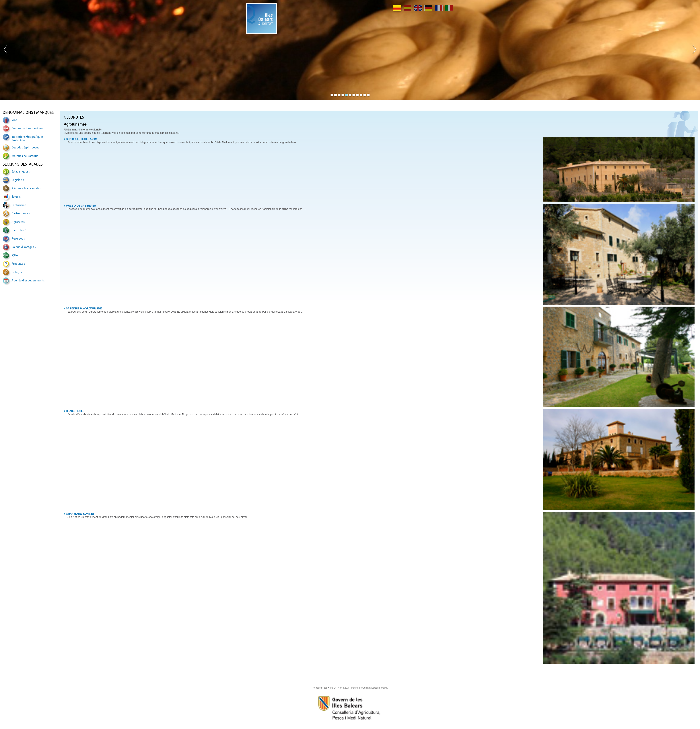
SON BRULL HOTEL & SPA (81, 139)
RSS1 (333, 687)
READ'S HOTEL (75, 410)
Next (694, 50)
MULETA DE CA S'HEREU (81, 205)
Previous (6, 50)
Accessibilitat (320, 687)
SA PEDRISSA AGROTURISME (84, 308)
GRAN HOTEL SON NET (80, 513)
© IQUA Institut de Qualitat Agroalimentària (364, 687)
